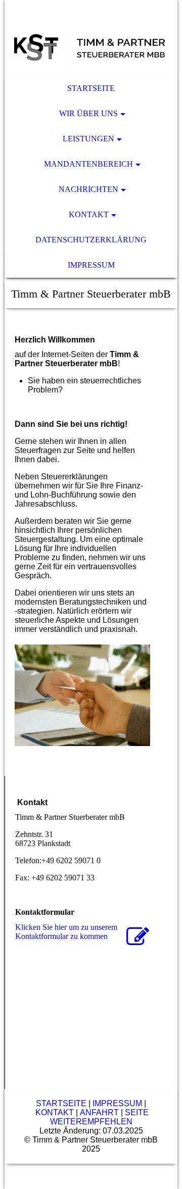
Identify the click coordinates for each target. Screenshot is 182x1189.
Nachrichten (88, 189)
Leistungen (88, 138)
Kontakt (89, 214)
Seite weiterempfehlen (99, 1117)
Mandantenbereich (88, 164)
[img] (91, 38)
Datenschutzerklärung (91, 239)
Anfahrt (99, 1112)
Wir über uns (88, 113)
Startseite (91, 88)
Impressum (91, 265)
